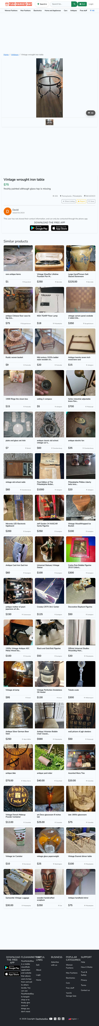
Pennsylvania (67, 196)
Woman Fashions (11, 10)
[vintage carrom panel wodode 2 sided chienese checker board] (80, 300)
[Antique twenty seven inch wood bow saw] (80, 341)
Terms (83, 985)
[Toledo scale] (80, 674)
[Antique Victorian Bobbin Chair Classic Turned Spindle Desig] (49, 715)
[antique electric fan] (80, 424)
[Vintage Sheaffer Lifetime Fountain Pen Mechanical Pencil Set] (49, 258)
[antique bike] (18, 757)
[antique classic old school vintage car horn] (49, 424)
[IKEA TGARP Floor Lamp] (49, 300)
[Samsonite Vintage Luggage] (18, 882)
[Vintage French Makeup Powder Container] (18, 799)
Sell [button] (83, 4)
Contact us (85, 990)
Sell (37, 965)
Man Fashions (25, 10)
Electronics (38, 10)
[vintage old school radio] (18, 466)
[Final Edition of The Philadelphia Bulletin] (49, 466)
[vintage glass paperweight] (49, 840)
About (38, 970)
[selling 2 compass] (49, 383)
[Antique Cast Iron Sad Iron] (18, 549)
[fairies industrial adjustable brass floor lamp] (80, 383)
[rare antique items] (18, 258)
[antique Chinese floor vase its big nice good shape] (18, 300)
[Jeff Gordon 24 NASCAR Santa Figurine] (49, 508)
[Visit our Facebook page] (59, 1018)
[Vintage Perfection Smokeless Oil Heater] (49, 674)
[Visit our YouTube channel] (51, 1018)
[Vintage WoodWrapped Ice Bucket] (80, 508)
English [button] (74, 1019)
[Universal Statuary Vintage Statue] (49, 549)
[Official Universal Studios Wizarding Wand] (80, 632)
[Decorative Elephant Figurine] (80, 591)
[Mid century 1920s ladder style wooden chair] (49, 341)
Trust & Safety (84, 973)
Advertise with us (55, 963)
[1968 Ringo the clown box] (18, 383)
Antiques (73, 10)
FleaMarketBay (42, 1019)
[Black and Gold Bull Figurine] (49, 632)
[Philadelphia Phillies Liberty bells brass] (80, 466)
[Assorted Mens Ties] (80, 757)
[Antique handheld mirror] (80, 882)
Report (82, 201)
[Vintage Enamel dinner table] (80, 840)
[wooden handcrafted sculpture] (49, 882)
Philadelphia (77, 196)
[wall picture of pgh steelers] (80, 715)
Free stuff (83, 10)
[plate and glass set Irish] (18, 424)
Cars (65, 10)
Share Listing (70, 201)
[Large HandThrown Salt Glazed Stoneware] (80, 258)
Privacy (84, 980)
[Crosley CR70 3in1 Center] (49, 591)
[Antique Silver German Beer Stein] (18, 715)
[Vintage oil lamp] (18, 674)
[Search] (74, 4)
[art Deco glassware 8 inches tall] (49, 799)
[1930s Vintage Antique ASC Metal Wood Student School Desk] (18, 632)
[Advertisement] (49, 33)
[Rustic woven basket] (18, 341)
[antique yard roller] (49, 757)
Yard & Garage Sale (71, 994)
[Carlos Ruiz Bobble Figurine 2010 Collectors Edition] (80, 549)
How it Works (86, 967)
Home (6, 54)
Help (83, 962)
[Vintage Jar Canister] (18, 840)
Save (92, 201)
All (93, 10)
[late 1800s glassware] (80, 799)
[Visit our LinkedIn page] (63, 1018)
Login (91, 4)
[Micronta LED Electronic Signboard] (18, 508)
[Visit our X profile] (55, 1018)
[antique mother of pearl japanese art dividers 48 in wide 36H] (18, 591)
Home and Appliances (53, 10)
